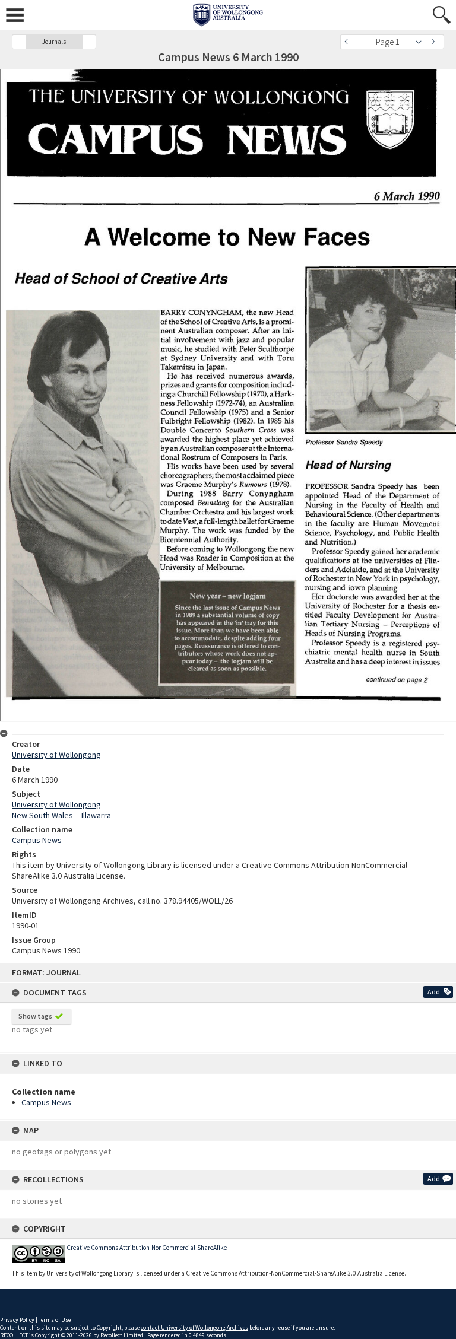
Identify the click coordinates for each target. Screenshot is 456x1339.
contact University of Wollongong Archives (194, 1327)
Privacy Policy (17, 1320)
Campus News (46, 1102)
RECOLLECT (14, 1335)
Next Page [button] (435, 42)
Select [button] (422, 42)
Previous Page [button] (349, 42)
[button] (19, 42)
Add (434, 991)
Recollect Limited (121, 1335)
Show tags (35, 1016)
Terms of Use (55, 1320)
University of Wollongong (56, 754)
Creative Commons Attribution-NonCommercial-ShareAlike (146, 1247)
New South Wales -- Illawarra (61, 815)
